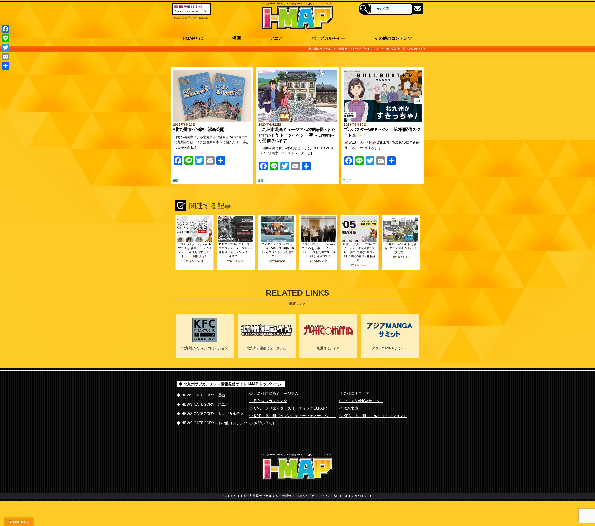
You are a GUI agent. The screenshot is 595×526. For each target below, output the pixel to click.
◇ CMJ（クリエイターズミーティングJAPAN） (289, 408)
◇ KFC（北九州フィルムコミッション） (373, 416)
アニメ (347, 180)
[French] (190, 6)
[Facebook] (5, 28)
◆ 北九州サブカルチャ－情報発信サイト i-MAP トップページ (230, 384)
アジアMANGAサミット (389, 348)
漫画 (175, 180)
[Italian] (195, 6)
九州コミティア (328, 348)
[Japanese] (199, 6)
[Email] (5, 56)
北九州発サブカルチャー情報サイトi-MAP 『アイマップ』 (288, 496)
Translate (203, 17)
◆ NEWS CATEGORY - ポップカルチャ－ (212, 414)
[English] (185, 6)
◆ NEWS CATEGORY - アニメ (203, 404)
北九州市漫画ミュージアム (266, 348)
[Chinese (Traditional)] (181, 6)
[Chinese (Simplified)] (176, 6)
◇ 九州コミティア (354, 393)
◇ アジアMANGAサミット (361, 401)
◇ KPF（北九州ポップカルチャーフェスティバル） (292, 416)
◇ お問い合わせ (262, 423)
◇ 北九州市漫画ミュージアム (273, 393)
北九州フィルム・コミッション (205, 348)
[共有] (5, 66)
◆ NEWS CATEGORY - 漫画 (201, 395)
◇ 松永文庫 (348, 408)
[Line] (5, 38)
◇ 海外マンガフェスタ (268, 401)
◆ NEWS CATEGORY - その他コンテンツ (212, 423)
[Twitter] (5, 47)
